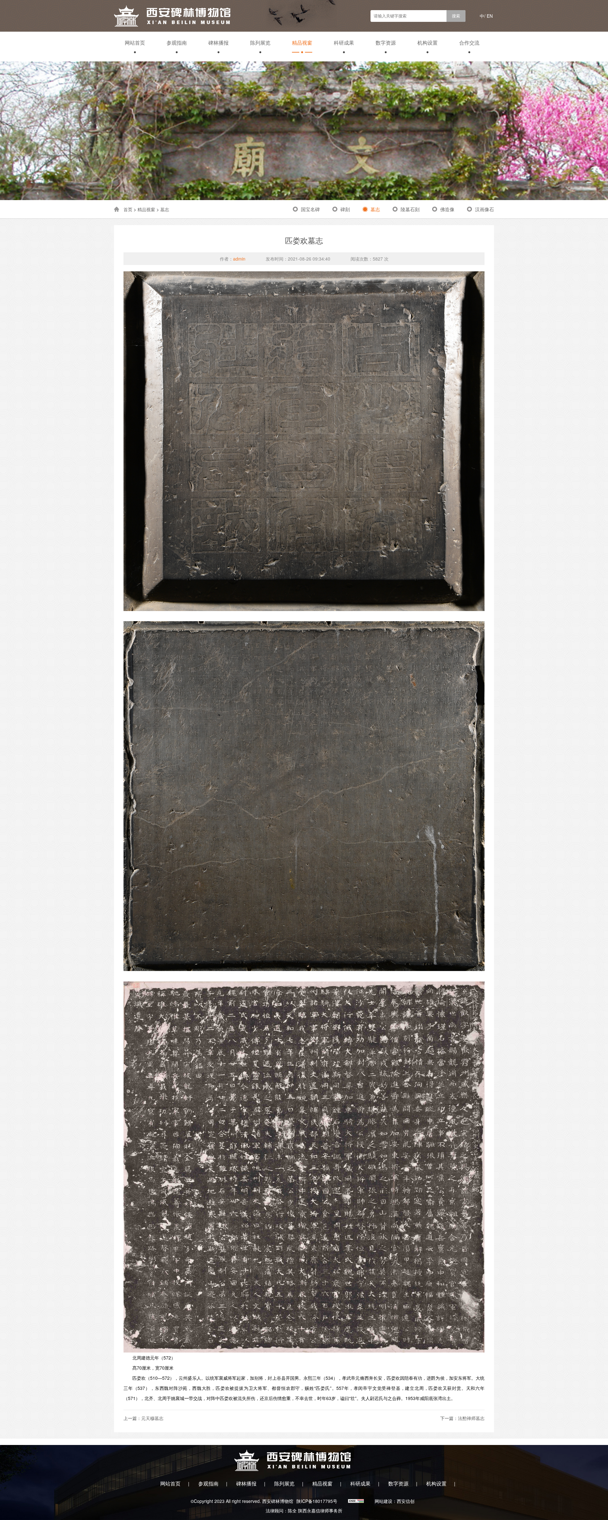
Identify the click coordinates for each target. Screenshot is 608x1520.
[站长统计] (356, 1501)
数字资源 (386, 42)
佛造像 (447, 209)
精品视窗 (302, 42)
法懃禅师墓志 (471, 1418)
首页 (128, 209)
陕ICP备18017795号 (316, 1501)
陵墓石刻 (410, 209)
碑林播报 (218, 42)
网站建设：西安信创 (395, 1501)
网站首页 (135, 42)
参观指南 (177, 42)
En (490, 16)
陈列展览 (260, 42)
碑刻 (345, 209)
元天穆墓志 (152, 1418)
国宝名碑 (310, 209)
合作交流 (469, 42)
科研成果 (344, 42)
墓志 (164, 209)
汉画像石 (484, 209)
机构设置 (427, 42)
